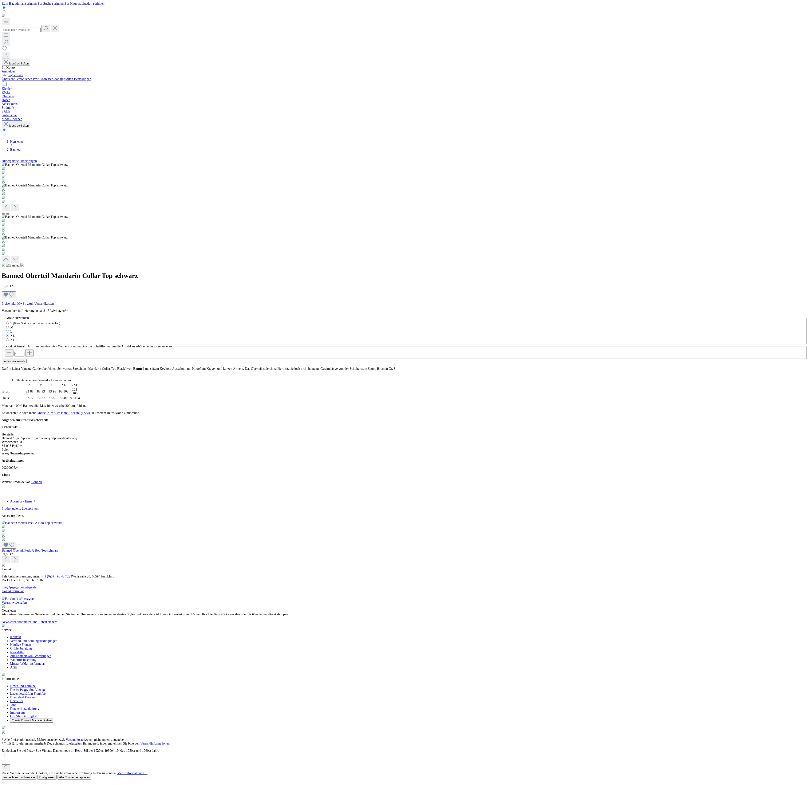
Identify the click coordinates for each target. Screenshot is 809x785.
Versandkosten (75, 739)
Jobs (13, 705)
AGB (13, 667)
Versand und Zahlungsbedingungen (33, 641)
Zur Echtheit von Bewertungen (30, 656)
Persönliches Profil (28, 79)
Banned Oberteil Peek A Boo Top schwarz (30, 550)
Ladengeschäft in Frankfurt (28, 693)
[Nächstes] (15, 207)
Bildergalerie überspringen (19, 161)
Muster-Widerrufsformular (27, 663)
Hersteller (16, 701)
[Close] (3, 782)
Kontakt (15, 637)
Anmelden (9, 71)
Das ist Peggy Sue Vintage (28, 689)
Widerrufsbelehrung (23, 660)
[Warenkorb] (4, 85)
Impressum (17, 712)
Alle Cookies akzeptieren (74, 777)
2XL (13, 340)
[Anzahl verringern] (9, 353)
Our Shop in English (24, 716)
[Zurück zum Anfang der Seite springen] (6, 767)
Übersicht (8, 79)
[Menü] (6, 21)
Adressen (47, 79)
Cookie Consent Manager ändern (32, 720)
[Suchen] (46, 28)
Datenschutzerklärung (24, 708)
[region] (404, 213)
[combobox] (21, 30)
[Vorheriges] (6, 207)
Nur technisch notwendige (19, 777)
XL (12, 336)
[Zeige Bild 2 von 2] (7, 214)
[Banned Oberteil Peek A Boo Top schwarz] (404, 531)
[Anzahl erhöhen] (29, 353)
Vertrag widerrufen (14, 602)
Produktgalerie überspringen (20, 508)
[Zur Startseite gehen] (3, 16)
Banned (36, 482)
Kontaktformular (13, 591)
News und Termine (23, 686)
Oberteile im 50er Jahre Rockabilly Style (64, 413)
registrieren (15, 75)
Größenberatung (21, 648)
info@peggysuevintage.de (19, 587)
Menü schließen (19, 63)
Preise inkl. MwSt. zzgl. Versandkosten (28, 303)
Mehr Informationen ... (132, 773)
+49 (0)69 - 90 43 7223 (56, 576)
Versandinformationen (155, 743)
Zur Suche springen (51, 3)
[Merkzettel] (4, 50)
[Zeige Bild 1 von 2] (3, 214)
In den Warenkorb (14, 361)
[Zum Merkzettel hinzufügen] (9, 294)
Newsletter (17, 652)
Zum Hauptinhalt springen (20, 3)
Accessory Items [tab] (21, 501)
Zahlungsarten (64, 79)
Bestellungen (82, 79)
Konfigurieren (47, 777)
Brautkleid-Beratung (23, 697)
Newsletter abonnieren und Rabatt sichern (29, 622)
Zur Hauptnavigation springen (84, 3)
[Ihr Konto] (6, 55)
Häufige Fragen (20, 644)
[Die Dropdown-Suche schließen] (55, 28)
